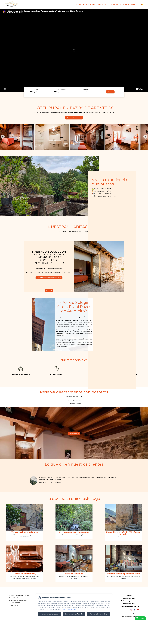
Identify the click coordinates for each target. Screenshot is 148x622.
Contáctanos (13, 605)
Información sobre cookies (129, 606)
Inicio (78, 4)
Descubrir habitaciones (74, 118)
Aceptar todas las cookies (98, 614)
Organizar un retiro (102, 191)
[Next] (145, 137)
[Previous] (3, 137)
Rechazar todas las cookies (49, 614)
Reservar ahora (74, 433)
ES (137, 613)
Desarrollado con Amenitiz (130, 616)
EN (134, 613)
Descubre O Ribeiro (129, 4)
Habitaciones (89, 4)
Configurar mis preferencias (74, 614)
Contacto (113, 4)
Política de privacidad (129, 601)
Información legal (129, 598)
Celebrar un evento (102, 194)
